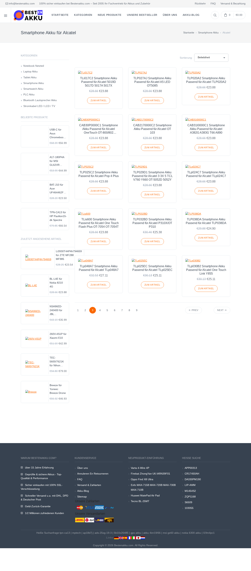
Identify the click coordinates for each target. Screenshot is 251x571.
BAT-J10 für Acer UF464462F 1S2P (57, 188)
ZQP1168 (190, 496)
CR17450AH (192, 473)
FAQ (213, 3)
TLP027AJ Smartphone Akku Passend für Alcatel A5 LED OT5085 (152, 82)
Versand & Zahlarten (89, 485)
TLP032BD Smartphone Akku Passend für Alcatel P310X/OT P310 (152, 223)
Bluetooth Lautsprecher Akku (40, 100)
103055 (189, 507)
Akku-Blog (83, 490)
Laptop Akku (30, 71)
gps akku (136, 532)
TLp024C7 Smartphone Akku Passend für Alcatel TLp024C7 (206, 174)
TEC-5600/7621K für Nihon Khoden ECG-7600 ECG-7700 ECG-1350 (58, 361)
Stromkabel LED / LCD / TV (39, 106)
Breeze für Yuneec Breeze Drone (58, 389)
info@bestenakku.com (21, 3)
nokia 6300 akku (191, 532)
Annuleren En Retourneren (92, 473)
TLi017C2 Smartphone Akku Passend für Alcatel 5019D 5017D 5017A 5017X (98, 82)
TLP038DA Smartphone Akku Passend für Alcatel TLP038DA (206, 221)
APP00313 (191, 467)
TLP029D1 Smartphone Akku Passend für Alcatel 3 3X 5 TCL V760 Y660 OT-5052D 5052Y (152, 176)
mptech (76, 532)
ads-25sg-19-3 (103, 532)
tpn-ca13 (65, 532)
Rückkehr (200, 3)
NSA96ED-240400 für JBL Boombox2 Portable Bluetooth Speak (56, 310)
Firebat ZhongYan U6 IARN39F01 (150, 473)
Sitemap (82, 496)
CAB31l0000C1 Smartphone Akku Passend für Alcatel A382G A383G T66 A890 (206, 129)
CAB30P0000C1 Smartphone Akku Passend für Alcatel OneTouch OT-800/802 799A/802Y (98, 129)
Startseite (188, 32)
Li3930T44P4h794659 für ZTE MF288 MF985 (69, 255)
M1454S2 (190, 490)
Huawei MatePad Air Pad (145, 495)
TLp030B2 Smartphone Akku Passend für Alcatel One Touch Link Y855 (206, 270)
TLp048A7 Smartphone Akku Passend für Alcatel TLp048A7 (99, 268)
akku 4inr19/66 (152, 532)
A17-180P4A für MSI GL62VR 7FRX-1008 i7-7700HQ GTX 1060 (58, 161)
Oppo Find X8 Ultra (142, 479)
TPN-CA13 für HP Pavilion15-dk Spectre (58, 216)
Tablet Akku (30, 77)
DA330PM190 (193, 479)
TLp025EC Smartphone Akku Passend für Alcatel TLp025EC (152, 268)
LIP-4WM (190, 485)
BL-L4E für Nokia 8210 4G (56, 282)
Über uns (82, 467)
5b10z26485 (121, 532)
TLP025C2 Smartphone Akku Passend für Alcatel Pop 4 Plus (98, 174)
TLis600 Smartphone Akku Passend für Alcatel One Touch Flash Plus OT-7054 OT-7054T (99, 223)
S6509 (188, 502)
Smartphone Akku (208, 32)
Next (220, 310)
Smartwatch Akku (33, 88)
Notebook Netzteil (33, 65)
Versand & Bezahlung (232, 3)
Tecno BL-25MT (140, 501)
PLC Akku (29, 94)
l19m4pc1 (209, 532)
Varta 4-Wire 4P (140, 467)
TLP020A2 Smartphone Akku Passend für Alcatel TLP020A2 (206, 80)
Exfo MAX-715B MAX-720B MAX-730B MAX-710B (153, 487)
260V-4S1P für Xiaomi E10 (58, 335)
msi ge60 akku (171, 532)
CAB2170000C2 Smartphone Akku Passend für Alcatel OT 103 (152, 129)
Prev (194, 310)
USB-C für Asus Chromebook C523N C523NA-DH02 (57, 133)
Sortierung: (186, 57)
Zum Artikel (99, 100)
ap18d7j (87, 532)
